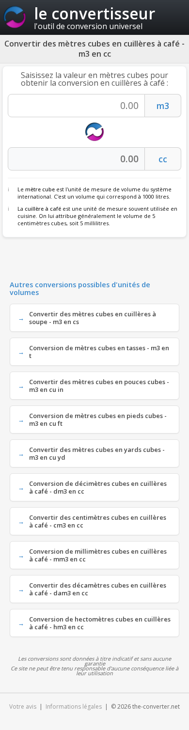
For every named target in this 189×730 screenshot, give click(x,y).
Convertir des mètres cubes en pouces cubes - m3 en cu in (99, 385)
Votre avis (22, 706)
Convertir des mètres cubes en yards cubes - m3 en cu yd (97, 453)
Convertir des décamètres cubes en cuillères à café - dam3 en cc (97, 589)
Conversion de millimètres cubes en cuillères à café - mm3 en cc (98, 555)
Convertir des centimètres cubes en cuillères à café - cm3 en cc (97, 521)
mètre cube (40, 189)
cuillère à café (43, 208)
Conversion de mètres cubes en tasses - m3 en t (99, 351)
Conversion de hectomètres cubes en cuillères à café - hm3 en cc (100, 623)
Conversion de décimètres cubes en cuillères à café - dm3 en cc (98, 487)
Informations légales (74, 706)
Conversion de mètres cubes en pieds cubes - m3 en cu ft (98, 419)
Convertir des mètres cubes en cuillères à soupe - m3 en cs (92, 318)
